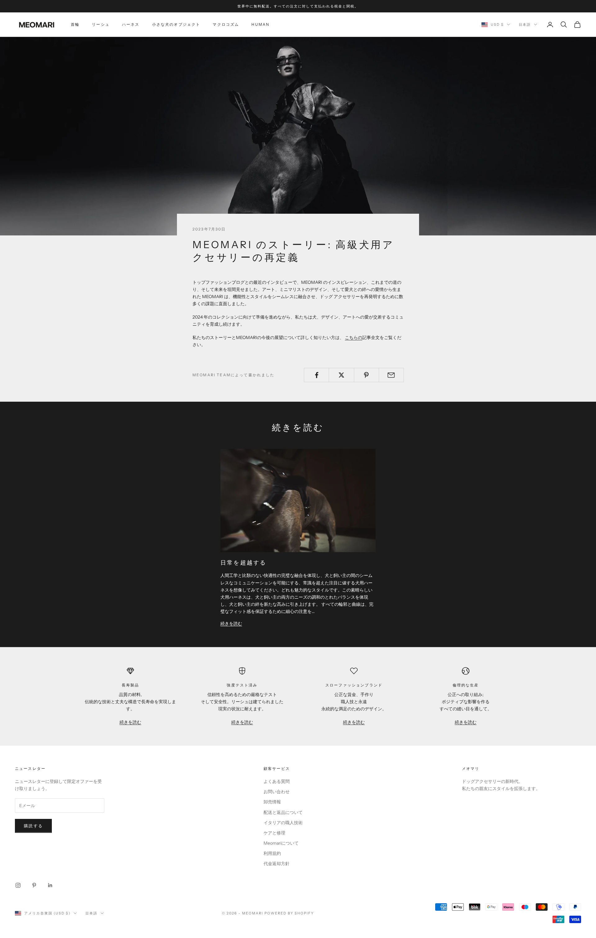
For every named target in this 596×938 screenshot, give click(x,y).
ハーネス (131, 24)
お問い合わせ (277, 791)
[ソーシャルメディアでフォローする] (18, 885)
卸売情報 (272, 802)
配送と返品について (283, 812)
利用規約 (272, 853)
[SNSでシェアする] (316, 375)
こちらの (353, 337)
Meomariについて (281, 843)
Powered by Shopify (289, 913)
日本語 (525, 24)
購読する (33, 825)
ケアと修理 (274, 833)
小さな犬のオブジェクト (176, 24)
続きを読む (231, 623)
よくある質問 (277, 781)
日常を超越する (243, 562)
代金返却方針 (277, 863)
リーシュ (101, 24)
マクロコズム (226, 24)
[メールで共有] (391, 375)
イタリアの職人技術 (283, 822)
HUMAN (260, 24)
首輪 (75, 24)
